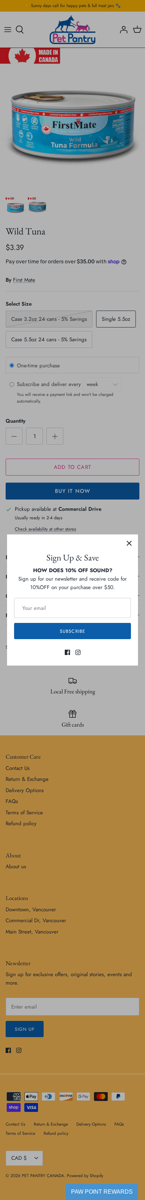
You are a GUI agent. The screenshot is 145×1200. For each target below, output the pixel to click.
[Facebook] (67, 652)
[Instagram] (78, 652)
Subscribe (72, 631)
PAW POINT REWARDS (102, 1192)
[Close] (129, 543)
